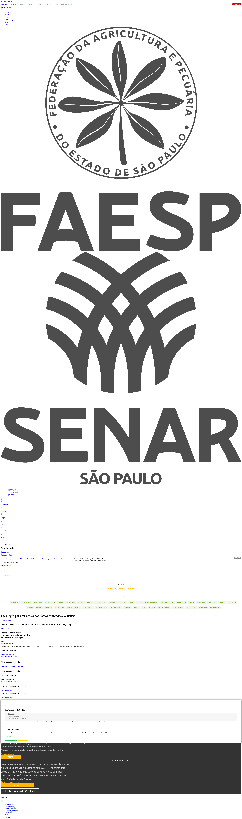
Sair (9, 496)
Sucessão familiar (164, 607)
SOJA (143, 607)
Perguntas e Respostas (11, 21)
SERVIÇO (136, 607)
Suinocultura (178, 607)
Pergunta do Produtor (44, 607)
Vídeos (7, 17)
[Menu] (1, 9)
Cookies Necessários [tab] (13, 716)
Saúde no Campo (115, 607)
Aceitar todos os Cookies (11, 740)
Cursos (7, 19)
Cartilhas (11, 494)
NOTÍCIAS (222, 602)
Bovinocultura (50, 602)
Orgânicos (232, 602)
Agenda (7, 14)
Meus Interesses (13, 491)
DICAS (139, 602)
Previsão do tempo (73, 607)
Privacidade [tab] (11, 714)
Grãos (192, 602)
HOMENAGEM (201, 602)
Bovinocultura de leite (85, 602)
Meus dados (12, 489)
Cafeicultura (101, 602)
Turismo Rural (215, 607)
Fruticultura (181, 602)
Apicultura (38, 602)
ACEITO (10, 757)
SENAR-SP (127, 607)
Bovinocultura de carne (67, 602)
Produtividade (87, 607)
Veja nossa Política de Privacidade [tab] (17, 718)
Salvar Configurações (22, 740)
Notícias (22, 4)
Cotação (38, 4)
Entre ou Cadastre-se (7, 620)
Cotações (123, 602)
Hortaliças (212, 602)
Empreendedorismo (151, 602)
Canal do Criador (66, 4)
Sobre (6, 22)
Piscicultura (59, 607)
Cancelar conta (5, 817)
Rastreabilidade (101, 607)
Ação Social (15, 602)
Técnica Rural (191, 607)
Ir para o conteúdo (6, 1)
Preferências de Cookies (120, 760)
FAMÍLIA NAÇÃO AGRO (167, 602)
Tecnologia (203, 607)
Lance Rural (47, 4)
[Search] (238, 575)
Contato (7, 24)
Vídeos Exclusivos (14, 492)
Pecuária (30, 607)
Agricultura (27, 602)
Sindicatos (8, 16)
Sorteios (152, 607)
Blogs (56, 4)
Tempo (30, 4)
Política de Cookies (11, 782)
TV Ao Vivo (236, 4)
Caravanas (112, 602)
